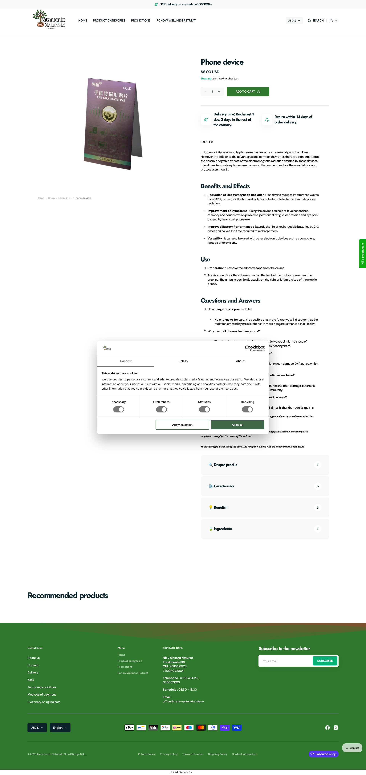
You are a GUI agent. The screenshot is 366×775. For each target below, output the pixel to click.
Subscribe (325, 661)
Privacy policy (169, 754)
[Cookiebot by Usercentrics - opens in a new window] (248, 348)
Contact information (244, 754)
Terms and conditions (41, 687)
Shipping (206, 78)
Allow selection (182, 424)
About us (33, 658)
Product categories (130, 661)
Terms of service (192, 754)
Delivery (32, 672)
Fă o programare (362, 253)
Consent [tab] (126, 361)
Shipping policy (217, 754)
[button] (315, 20)
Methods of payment (41, 695)
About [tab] (240, 361)
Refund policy (146, 754)
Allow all (237, 424)
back (30, 680)
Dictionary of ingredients (43, 702)
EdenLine (64, 198)
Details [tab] (183, 361)
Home (40, 198)
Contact (33, 665)
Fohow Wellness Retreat (133, 673)
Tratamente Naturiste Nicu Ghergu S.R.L (61, 754)
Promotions (125, 667)
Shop (51, 198)
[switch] (161, 409)
